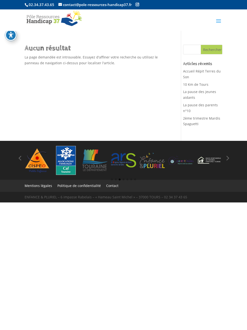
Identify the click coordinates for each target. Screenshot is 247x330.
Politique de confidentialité (79, 186)
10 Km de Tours (195, 84)
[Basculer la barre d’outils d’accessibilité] (11, 35)
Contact (112, 186)
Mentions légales (38, 186)
